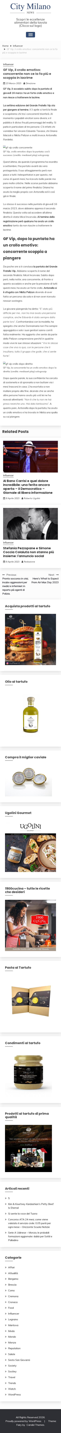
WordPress (14, 1394)
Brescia (12, 1284)
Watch (12, 1388)
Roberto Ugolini (32, 498)
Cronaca (13, 1302)
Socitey (12, 1371)
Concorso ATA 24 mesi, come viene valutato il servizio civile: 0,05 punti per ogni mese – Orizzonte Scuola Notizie (29, 1223)
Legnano (13, 1319)
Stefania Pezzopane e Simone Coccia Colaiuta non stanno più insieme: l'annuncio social (28, 552)
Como (11, 1290)
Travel (11, 1377)
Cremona (13, 1296)
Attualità (13, 1273)
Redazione (29, 561)
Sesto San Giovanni (19, 1359)
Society (12, 1365)
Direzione (31, 83)
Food (11, 1307)
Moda (11, 1331)
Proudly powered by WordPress (23, 1421)
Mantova (13, 1325)
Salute (11, 1354)
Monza (12, 1342)
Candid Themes (35, 1424)
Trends (12, 1383)
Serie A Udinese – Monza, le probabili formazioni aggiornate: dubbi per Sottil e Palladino (30, 1236)
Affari (11, 1267)
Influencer (8, 64)
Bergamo (13, 1278)
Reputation (14, 1348)
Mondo (12, 1336)
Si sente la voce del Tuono (22, 1213)
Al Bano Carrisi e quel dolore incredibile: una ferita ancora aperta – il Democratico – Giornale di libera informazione (28, 487)
